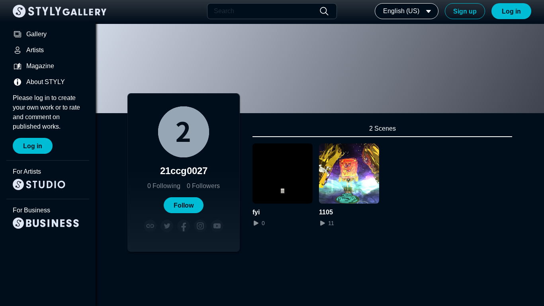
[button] (184, 205)
